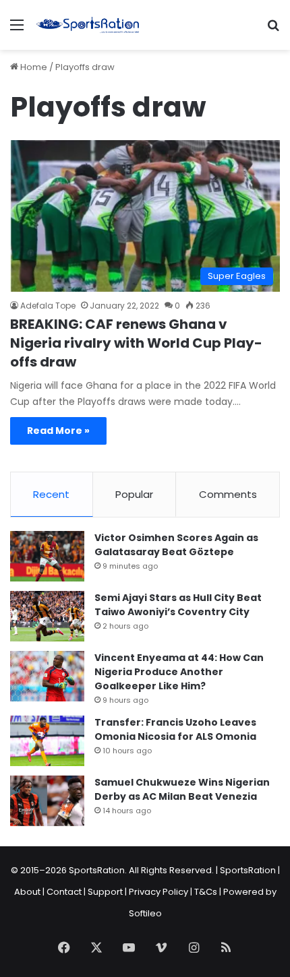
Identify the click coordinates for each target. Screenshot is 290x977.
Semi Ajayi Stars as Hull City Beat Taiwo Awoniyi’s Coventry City (178, 605)
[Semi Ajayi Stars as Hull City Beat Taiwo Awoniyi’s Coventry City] (47, 616)
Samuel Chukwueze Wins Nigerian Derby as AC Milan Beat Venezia (182, 789)
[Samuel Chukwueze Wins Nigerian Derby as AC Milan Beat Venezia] (47, 801)
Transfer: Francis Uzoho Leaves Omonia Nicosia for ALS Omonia (175, 729)
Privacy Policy (158, 891)
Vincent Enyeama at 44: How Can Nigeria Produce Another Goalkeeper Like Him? (179, 672)
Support (105, 891)
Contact (64, 891)
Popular (134, 494)
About (27, 891)
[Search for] (273, 30)
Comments (228, 494)
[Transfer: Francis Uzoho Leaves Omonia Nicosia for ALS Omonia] (47, 741)
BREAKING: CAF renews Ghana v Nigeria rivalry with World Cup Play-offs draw (136, 343)
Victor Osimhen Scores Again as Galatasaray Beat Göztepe (176, 545)
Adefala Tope (48, 305)
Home (32, 67)
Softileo (145, 913)
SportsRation (248, 870)
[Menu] (17, 30)
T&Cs (205, 891)
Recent (51, 494)
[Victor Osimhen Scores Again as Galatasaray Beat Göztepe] (47, 556)
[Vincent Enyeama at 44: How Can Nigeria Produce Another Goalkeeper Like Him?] (47, 676)
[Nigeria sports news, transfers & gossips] (88, 24)
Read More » (58, 430)
